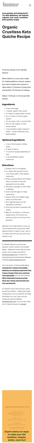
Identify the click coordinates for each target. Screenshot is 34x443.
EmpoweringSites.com (9, 255)
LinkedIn (23, 304)
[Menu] (30, 5)
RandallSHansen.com (9, 301)
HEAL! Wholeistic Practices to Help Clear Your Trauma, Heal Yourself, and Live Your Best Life (15, 280)
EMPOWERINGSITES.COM (15, 413)
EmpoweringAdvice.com (17, 260)
